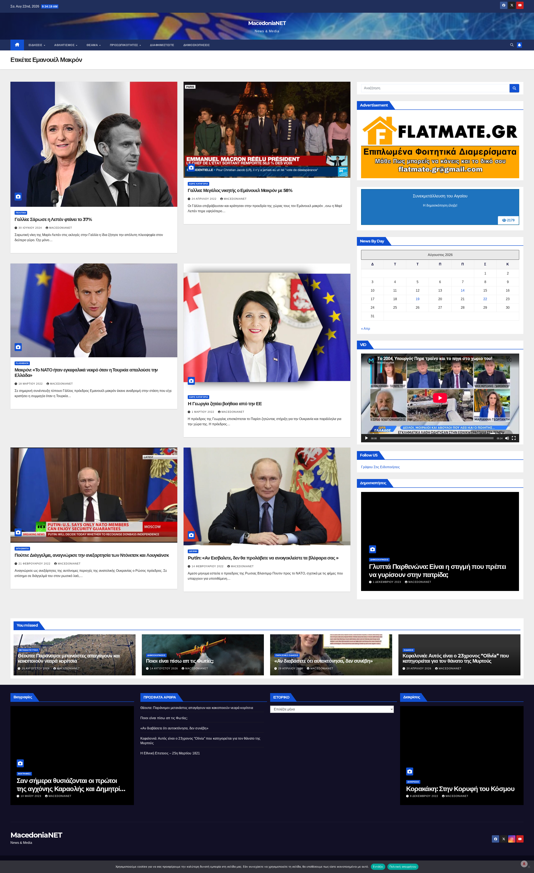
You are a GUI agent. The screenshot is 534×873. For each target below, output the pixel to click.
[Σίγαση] (507, 438)
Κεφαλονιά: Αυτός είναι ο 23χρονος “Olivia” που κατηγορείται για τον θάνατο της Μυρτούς (456, 658)
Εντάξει (378, 866)
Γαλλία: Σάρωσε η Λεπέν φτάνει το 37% (53, 219)
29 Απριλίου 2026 (291, 668)
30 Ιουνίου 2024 (31, 227)
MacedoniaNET (267, 23)
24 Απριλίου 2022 (204, 198)
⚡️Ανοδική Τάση (412, 559)
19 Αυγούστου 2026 (36, 668)
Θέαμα (93, 45)
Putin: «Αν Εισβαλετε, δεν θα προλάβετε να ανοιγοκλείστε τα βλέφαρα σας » (263, 558)
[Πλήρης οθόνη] (514, 438)
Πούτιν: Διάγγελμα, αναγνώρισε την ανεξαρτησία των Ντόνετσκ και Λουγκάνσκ (92, 555)
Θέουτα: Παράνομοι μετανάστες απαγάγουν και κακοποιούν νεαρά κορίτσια (69, 658)
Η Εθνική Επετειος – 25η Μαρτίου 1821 (170, 753)
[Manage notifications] (524, 863)
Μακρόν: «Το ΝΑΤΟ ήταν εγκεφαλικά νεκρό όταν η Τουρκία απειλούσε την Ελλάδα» (86, 372)
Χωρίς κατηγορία (198, 184)
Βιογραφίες (61, 774)
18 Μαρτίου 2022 (31, 383)
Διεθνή (193, 551)
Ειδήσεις (36, 45)
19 (417, 299)
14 (463, 290)
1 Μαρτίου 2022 (203, 411)
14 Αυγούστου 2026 (164, 668)
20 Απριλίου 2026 (419, 668)
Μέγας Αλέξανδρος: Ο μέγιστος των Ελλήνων (105, 784)
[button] (512, 45)
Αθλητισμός (65, 45)
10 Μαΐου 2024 (417, 582)
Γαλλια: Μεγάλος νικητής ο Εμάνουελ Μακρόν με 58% (240, 190)
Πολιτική (21, 213)
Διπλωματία (22, 548)
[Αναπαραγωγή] (366, 438)
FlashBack (22, 363)
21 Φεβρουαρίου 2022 (35, 563)
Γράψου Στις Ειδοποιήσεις (380, 467)
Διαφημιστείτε (162, 45)
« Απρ (365, 328)
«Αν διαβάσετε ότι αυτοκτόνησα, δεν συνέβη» (323, 661)
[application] (440, 398)
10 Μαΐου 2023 (458, 796)
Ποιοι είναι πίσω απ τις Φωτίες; (179, 661)
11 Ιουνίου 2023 (70, 796)
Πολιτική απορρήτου (403, 866)
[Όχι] (529, 867)
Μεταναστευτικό (28, 650)
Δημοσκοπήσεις (196, 45)
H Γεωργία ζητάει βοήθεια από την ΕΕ (225, 403)
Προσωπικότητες (124, 45)
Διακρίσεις (451, 774)
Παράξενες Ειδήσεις (287, 655)
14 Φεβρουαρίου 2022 (208, 566)
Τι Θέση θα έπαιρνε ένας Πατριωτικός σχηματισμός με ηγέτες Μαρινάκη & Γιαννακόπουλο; (455, 574)
